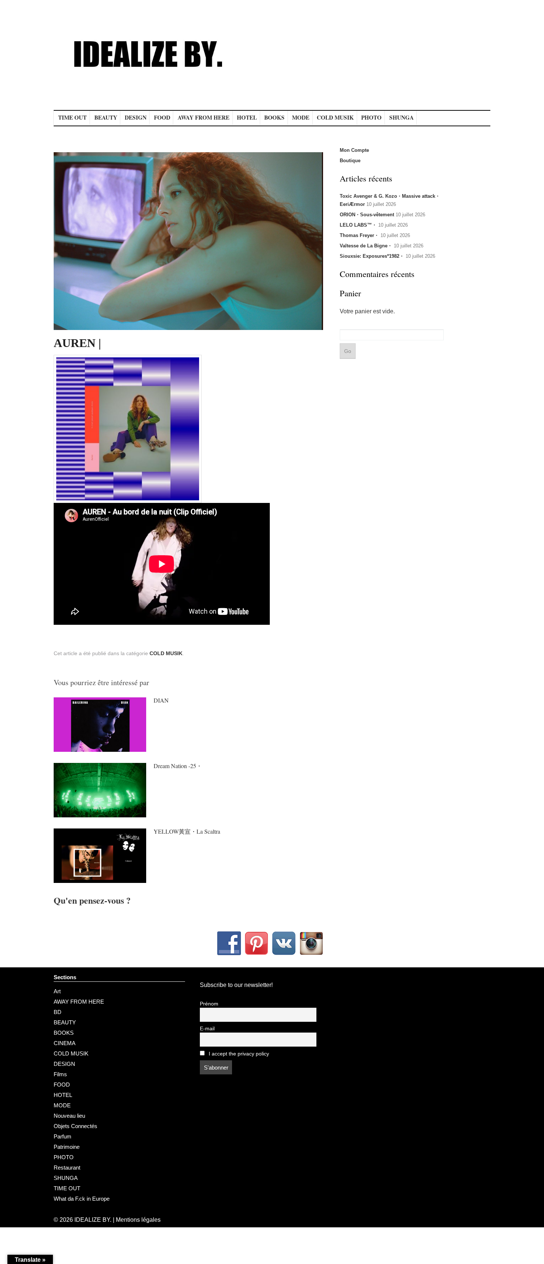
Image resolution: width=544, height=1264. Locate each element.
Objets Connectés (75, 1126)
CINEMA (64, 1043)
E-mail (207, 1028)
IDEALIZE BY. (92, 1220)
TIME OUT (72, 117)
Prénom (209, 1004)
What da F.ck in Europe (82, 1198)
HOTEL (247, 117)
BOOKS (274, 117)
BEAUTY (105, 117)
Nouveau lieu (69, 1116)
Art (57, 991)
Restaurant (67, 1167)
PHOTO (371, 117)
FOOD (162, 117)
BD (57, 1012)
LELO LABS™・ (358, 225)
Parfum (62, 1136)
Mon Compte (354, 150)
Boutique (350, 160)
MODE (300, 117)
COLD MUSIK (335, 117)
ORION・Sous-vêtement (367, 214)
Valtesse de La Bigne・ (366, 246)
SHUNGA (401, 117)
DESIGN (136, 117)
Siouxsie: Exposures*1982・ (372, 256)
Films (60, 1074)
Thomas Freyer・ (359, 235)
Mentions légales (138, 1220)
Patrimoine (67, 1147)
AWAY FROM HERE (203, 117)
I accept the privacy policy (238, 1054)
